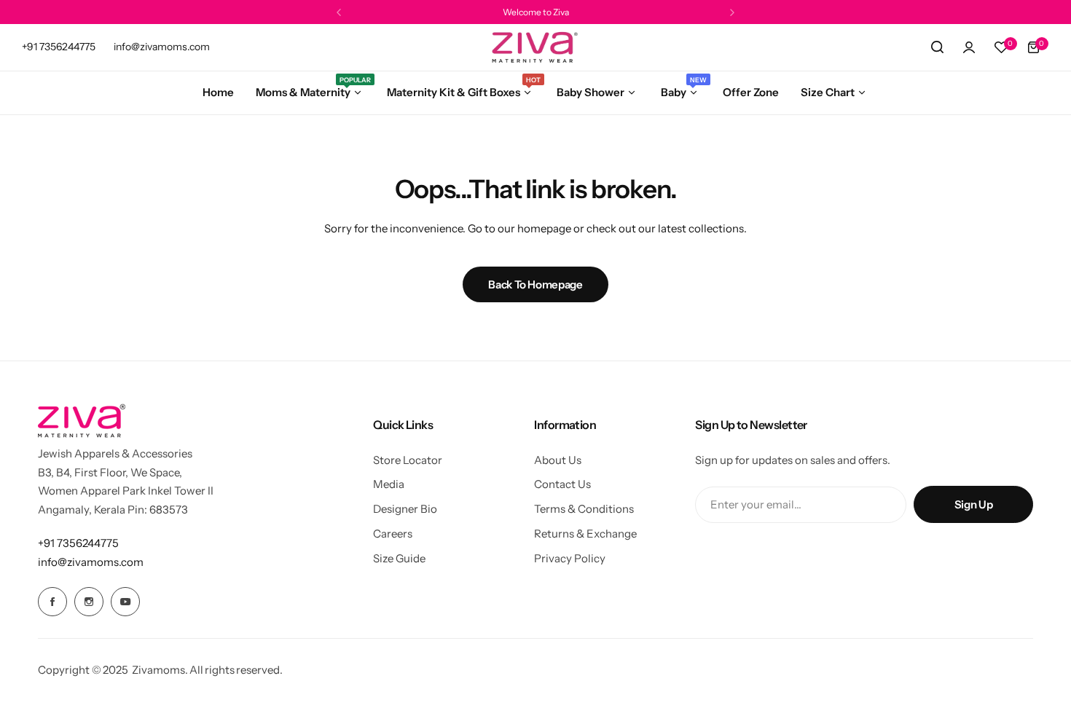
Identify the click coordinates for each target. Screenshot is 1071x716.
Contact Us (562, 484)
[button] (339, 12)
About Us (557, 460)
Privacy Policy (569, 558)
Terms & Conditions (584, 509)
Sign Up (973, 504)
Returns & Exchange (585, 533)
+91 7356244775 (78, 543)
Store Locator (407, 460)
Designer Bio (405, 509)
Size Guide (399, 558)
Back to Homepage (535, 284)
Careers (392, 533)
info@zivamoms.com (91, 562)
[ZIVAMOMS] (535, 47)
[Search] (937, 47)
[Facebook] (52, 601)
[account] (969, 47)
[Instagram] (88, 601)
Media (388, 484)
